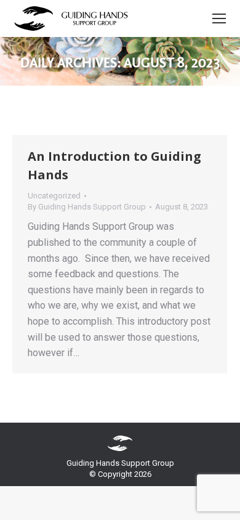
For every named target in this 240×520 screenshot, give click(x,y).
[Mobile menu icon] (219, 18)
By (87, 206)
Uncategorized (54, 195)
